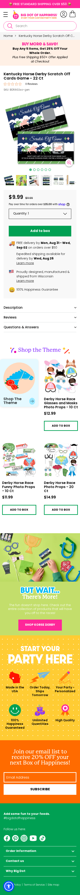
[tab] (30, 169)
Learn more (25, 263)
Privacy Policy (12, 884)
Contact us (15, 861)
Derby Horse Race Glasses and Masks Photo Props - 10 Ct (59, 364)
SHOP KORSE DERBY (40, 625)
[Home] (35, 14)
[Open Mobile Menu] (8, 14)
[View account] (63, 14)
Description (13, 307)
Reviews (10, 317)
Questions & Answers (21, 327)
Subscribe (40, 789)
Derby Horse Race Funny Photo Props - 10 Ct (17, 447)
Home (8, 36)
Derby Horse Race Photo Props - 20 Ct (59, 446)
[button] (9, 180)
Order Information (21, 851)
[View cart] (72, 16)
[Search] (10, 25)
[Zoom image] (69, 163)
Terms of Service (34, 884)
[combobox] (40, 25)
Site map (53, 884)
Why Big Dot (15, 871)
